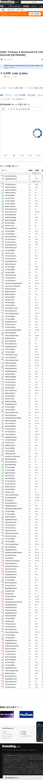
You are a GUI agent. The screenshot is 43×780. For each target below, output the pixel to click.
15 (11, 109)
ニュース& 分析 (19, 95)
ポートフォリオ (7, 736)
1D (23, 109)
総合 (1, 95)
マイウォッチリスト (14, 6)
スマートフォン (7, 734)
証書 (3, 9)
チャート (34, 6)
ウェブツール (6, 738)
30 (14, 109)
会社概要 (23, 732)
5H (20, 109)
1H (17, 109)
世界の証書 (10, 9)
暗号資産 (26, 6)
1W (25, 109)
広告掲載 (23, 734)
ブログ (4, 732)
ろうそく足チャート (3, 109)
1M (28, 109)
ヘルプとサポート (26, 736)
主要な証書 (20, 9)
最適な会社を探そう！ (10, 707)
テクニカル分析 (5, 99)
